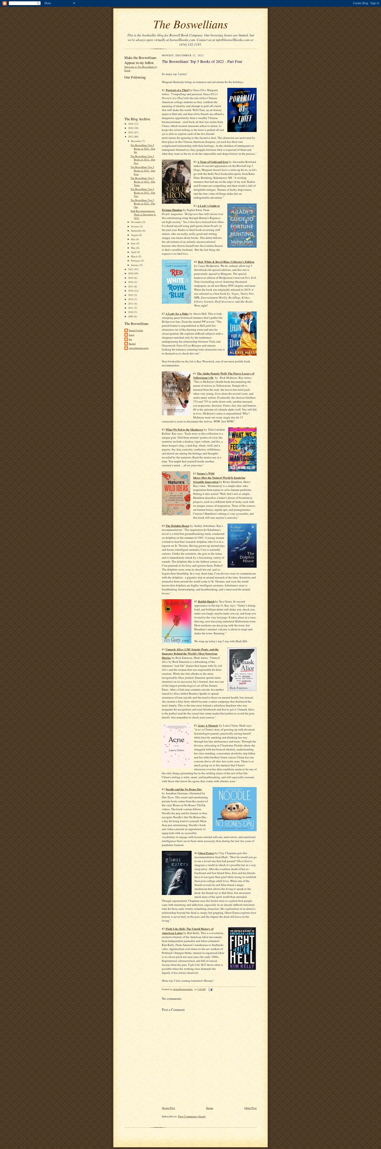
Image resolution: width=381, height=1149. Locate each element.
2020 (131, 273)
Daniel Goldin (136, 330)
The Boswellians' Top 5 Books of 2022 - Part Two (143, 192)
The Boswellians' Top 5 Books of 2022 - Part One (143, 203)
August (135, 235)
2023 (131, 132)
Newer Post (168, 1108)
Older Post (250, 1108)
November (136, 222)
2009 (131, 316)
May (133, 247)
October (135, 226)
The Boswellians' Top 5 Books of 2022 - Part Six (143, 148)
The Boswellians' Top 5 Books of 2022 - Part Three (143, 181)
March (134, 256)
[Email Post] (210, 989)
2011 (131, 307)
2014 (131, 299)
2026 (131, 123)
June (133, 243)
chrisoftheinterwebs (139, 348)
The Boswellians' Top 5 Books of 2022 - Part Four (143, 170)
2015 (131, 295)
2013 (131, 303)
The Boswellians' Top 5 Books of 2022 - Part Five (143, 159)
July (133, 239)
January (135, 265)
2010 (131, 312)
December (136, 141)
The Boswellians (190, 23)
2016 (131, 290)
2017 (131, 286)
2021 (131, 269)
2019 (131, 277)
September (136, 230)
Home (209, 1108)
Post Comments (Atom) (192, 1116)
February (136, 260)
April (134, 252)
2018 (131, 282)
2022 (131, 136)
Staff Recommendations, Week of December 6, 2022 (143, 214)
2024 (131, 128)
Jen (130, 339)
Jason (131, 334)
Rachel (132, 343)
